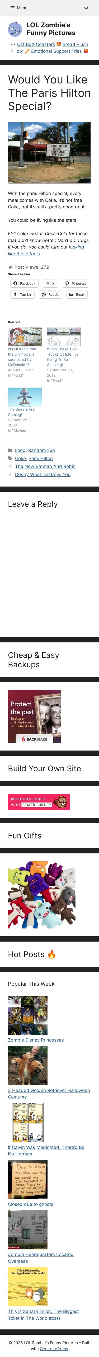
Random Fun (41, 450)
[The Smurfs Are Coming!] (25, 397)
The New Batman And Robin (45, 466)
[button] (86, 8)
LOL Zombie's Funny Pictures (51, 29)
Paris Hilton (41, 458)
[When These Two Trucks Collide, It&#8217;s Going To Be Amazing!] (64, 337)
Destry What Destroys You (42, 474)
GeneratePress (54, 1348)
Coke (20, 458)
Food (20, 450)
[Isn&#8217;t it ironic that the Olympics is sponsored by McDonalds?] (25, 337)
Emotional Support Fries (56, 51)
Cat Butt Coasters (36, 44)
